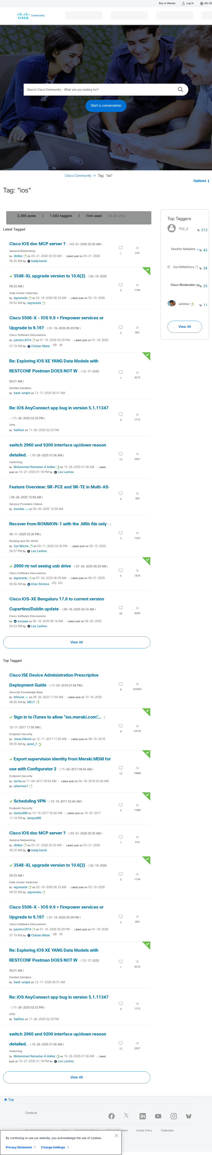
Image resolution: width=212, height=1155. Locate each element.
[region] (61, 1142)
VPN (12, 425)
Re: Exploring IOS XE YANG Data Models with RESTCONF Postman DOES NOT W (54, 371)
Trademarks (167, 1130)
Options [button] (199, 181)
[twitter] (127, 1116)
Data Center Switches (23, 293)
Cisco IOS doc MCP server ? (55, 244)
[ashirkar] (182, 307)
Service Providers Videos (25, 504)
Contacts (31, 1113)
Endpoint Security (20, 734)
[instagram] (174, 1116)
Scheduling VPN (48, 801)
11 (205, 305)
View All (76, 642)
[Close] (116, 1135)
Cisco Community (78, 175)
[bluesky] (188, 1115)
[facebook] (111, 1116)
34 (205, 268)
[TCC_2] (179, 233)
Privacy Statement (19, 1147)
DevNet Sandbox (20, 388)
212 (204, 230)
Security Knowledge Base (26, 692)
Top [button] (11, 1099)
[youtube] (158, 1116)
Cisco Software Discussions (27, 335)
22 (205, 286)
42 (205, 250)
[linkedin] (143, 1116)
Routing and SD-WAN (23, 541)
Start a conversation (106, 105)
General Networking (22, 251)
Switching (15, 462)
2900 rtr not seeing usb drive (61, 566)
